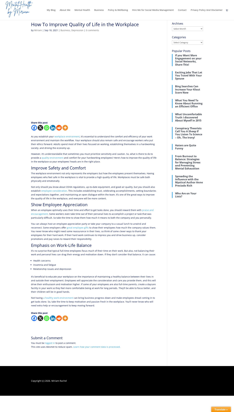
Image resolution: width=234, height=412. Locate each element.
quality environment (52, 157)
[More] (65, 128)
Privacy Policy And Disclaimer (207, 10)
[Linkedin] (53, 128)
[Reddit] (59, 128)
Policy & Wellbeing (118, 10)
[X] (40, 128)
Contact (182, 10)
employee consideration (54, 190)
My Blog (51, 10)
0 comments (92, 30)
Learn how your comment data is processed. (97, 346)
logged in (50, 343)
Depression (77, 30)
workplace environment (67, 136)
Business (99, 10)
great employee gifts (78, 227)
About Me (65, 10)
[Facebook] (34, 128)
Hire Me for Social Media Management (153, 10)
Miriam (38, 30)
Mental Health (82, 10)
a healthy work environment (58, 297)
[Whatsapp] (46, 128)
